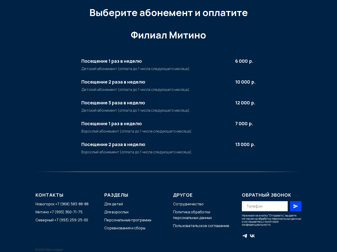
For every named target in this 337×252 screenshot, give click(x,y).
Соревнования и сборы (124, 227)
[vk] (252, 236)
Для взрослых (116, 211)
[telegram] (245, 236)
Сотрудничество (188, 203)
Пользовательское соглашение (201, 225)
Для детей (113, 203)
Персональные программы (127, 219)
